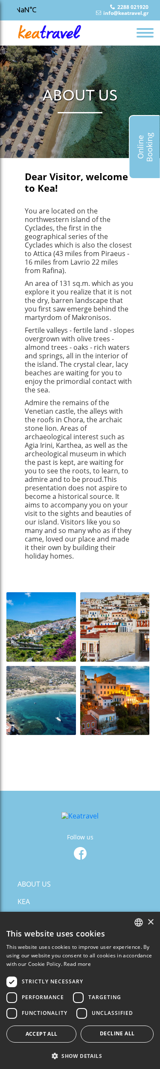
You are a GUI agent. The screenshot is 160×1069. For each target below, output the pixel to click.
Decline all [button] (117, 1033)
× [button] (150, 922)
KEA (23, 901)
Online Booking (144, 147)
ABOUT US (34, 884)
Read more (77, 964)
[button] (80, 1055)
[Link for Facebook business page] (80, 853)
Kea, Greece (40, 10)
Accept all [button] (42, 1033)
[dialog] (80, 990)
